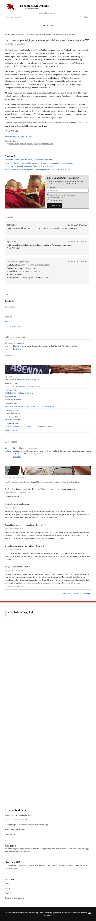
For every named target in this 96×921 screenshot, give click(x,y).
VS (40, 144)
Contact (7, 883)
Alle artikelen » (10, 307)
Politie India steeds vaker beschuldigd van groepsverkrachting (29, 159)
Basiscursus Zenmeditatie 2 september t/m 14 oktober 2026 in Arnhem (30, 406)
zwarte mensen (47, 144)
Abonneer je (18, 343)
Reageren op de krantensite (14, 898)
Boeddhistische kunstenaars (25, 447)
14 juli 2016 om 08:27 (77, 261)
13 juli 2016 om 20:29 (77, 242)
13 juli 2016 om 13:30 (77, 225)
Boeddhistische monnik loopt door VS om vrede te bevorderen (29, 166)
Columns (8, 893)
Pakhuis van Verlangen (15, 477)
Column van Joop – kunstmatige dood (18, 815)
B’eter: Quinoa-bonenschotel (15, 829)
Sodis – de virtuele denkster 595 (16, 820)
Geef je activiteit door (12, 326)
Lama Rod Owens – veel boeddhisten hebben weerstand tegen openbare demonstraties (39, 163)
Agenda (7, 321)
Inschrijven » (17, 349)
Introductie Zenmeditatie (13, 419)
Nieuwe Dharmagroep (12, 413)
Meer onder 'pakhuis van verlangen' (77, 593)
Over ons (8, 888)
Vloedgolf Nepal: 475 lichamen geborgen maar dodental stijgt (26, 824)
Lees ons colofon (11, 868)
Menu (50, 25)
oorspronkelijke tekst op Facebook (18, 136)
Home (7, 34)
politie (36, 144)
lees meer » (17, 456)
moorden (23, 144)
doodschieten (14, 144)
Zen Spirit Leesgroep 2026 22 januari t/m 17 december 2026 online (29, 426)
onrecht (29, 144)
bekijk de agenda (11, 430)
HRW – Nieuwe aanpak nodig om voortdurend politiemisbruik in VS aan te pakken (37, 169)
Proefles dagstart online (13, 399)
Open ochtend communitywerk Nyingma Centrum (22, 386)
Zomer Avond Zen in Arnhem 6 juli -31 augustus (22, 379)
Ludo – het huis (10, 834)
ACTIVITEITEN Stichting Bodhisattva (19, 393)
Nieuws (13, 34)
